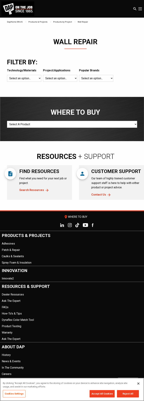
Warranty (7, 332)
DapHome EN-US (15, 22)
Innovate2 (8, 278)
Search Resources (31, 190)
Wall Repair (83, 22)
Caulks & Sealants (13, 256)
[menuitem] (72, 248)
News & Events (11, 361)
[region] (72, 389)
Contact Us (98, 194)
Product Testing (11, 326)
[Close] (138, 383)
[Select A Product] (72, 126)
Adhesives (8, 243)
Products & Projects (37, 22)
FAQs (5, 307)
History (6, 355)
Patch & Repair (11, 250)
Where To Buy (75, 216)
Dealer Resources (13, 294)
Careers (6, 374)
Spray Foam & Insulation (16, 262)
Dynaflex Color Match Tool (18, 320)
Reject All (128, 393)
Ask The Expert (11, 301)
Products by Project (62, 22)
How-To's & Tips (12, 313)
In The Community (13, 367)
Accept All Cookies (102, 393)
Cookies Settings (14, 393)
